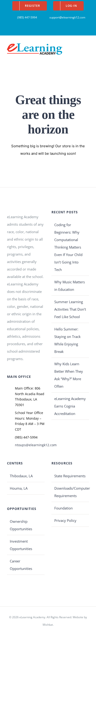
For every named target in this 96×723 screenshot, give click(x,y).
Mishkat (48, 625)
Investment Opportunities (21, 545)
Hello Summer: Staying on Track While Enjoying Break (67, 340)
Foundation (63, 508)
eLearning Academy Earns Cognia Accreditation (70, 406)
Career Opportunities (21, 565)
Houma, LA (18, 488)
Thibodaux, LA (21, 476)
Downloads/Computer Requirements (70, 492)
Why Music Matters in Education (69, 286)
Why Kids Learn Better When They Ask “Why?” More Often (68, 375)
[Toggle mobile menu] (87, 46)
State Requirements (70, 476)
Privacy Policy (65, 520)
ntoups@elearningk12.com (30, 445)
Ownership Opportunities (21, 525)
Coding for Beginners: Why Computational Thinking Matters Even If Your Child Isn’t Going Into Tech (68, 247)
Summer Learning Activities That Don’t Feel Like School (70, 309)
